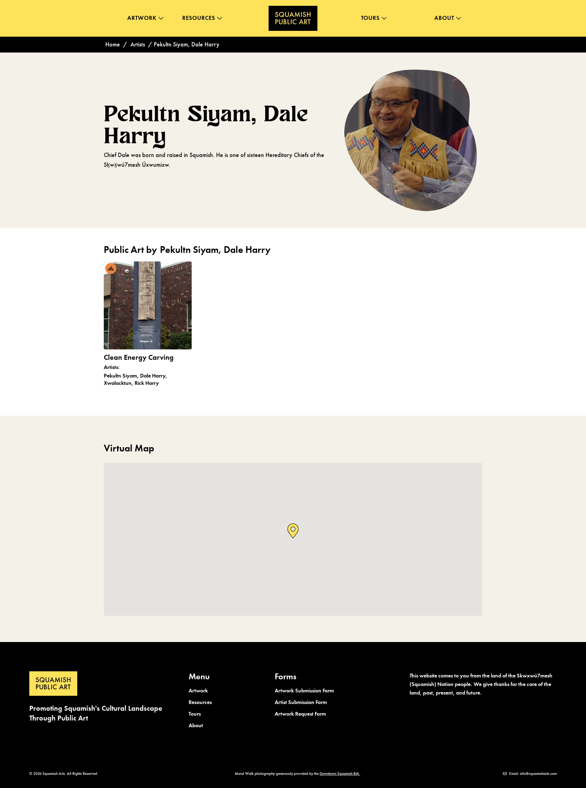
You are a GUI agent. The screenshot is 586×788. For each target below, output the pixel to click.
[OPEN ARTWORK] (161, 18)
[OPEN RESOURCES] (219, 18)
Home (112, 44)
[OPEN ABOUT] (458, 18)
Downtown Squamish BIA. (340, 773)
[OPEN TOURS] (384, 18)
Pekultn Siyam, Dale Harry (206, 125)
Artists (137, 44)
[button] (293, 531)
